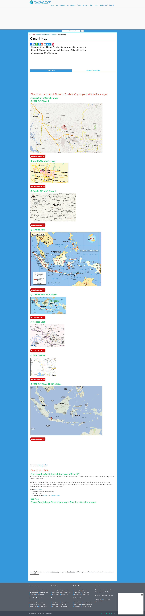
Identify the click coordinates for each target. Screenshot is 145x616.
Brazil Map (55, 606)
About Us (98, 599)
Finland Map (42, 604)
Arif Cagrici (38, 489)
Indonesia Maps (43, 465)
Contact (97, 585)
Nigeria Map (85, 590)
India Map (33, 594)
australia (62, 5)
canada (72, 5)
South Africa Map (35, 590)
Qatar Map (55, 604)
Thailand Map (77, 585)
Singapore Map (34, 592)
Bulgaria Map (44, 592)
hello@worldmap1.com (107, 595)
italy (91, 5)
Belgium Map (33, 602)
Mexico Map (45, 590)
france (79, 5)
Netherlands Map (78, 598)
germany (86, 5)
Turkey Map (54, 598)
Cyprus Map (85, 594)
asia (47, 34)
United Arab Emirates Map (36, 598)
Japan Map (67, 592)
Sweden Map (33, 604)
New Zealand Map (34, 585)
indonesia (53, 34)
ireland (111, 5)
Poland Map (64, 594)
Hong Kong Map (64, 590)
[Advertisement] (72, 17)
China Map (77, 590)
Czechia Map (56, 594)
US (57, 5)
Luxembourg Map (87, 604)
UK (67, 5)
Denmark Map (43, 606)
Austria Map (54, 585)
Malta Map (77, 592)
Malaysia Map (34, 606)
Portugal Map (55, 602)
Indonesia (44, 467)
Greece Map (63, 604)
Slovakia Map (78, 602)
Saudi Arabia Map (57, 592)
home (38, 34)
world (52, 5)
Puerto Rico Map (88, 602)
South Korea (77, 594)
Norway (41, 602)
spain (96, 5)
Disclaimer (99, 601)
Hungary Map (85, 592)
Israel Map (55, 590)
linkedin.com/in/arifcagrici (51, 495)
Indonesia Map (86, 606)
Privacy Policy (106, 599)
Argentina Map (64, 606)
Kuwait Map (77, 604)
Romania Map (64, 602)
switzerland (103, 5)
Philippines (41, 594)
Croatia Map (77, 606)
